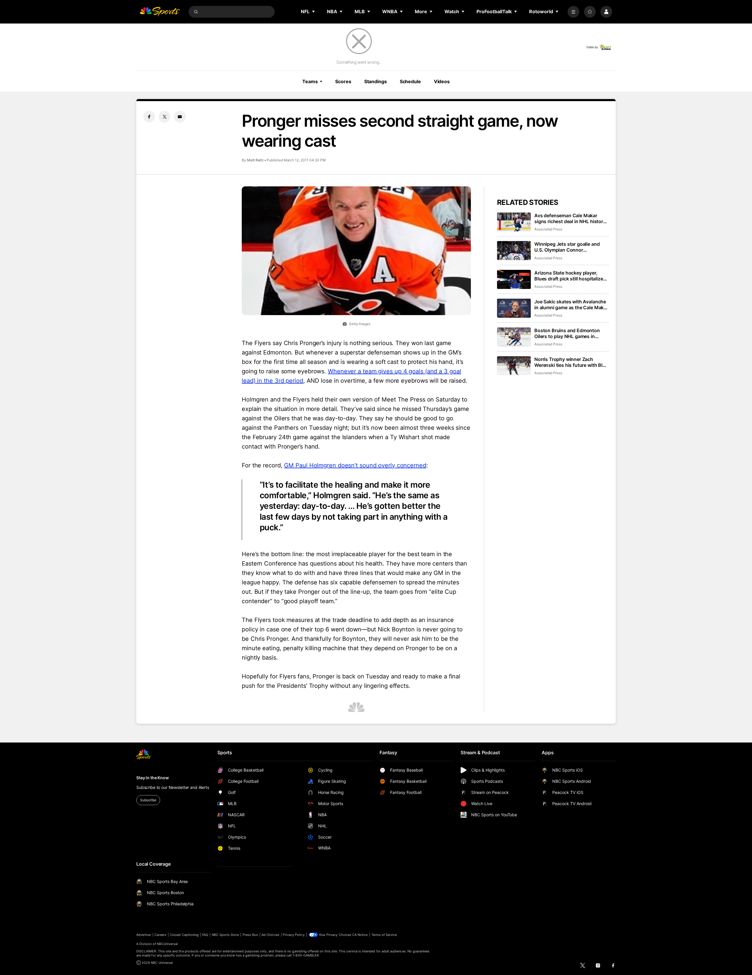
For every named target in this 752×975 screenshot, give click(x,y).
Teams (310, 81)
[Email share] (180, 117)
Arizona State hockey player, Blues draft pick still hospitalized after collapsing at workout (570, 276)
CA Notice (360, 935)
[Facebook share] (149, 117)
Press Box (250, 935)
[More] (573, 12)
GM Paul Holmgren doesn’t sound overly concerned (355, 465)
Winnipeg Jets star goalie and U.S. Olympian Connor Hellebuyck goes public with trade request (567, 247)
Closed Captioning (184, 935)
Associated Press (548, 229)
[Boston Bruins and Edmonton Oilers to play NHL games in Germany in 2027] (514, 337)
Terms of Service (384, 935)
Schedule (410, 81)
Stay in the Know (152, 777)
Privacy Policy (294, 935)
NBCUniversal (167, 944)
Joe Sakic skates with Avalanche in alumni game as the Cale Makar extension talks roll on (571, 304)
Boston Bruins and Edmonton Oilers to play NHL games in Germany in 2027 (567, 333)
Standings (375, 81)
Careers (160, 935)
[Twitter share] (164, 117)
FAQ (205, 935)
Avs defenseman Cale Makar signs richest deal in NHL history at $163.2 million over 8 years (570, 218)
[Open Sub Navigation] (313, 11)
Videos (442, 81)
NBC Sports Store (225, 935)
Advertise (143, 935)
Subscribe (148, 800)
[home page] (160, 11)
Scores (343, 81)
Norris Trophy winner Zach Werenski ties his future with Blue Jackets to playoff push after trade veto (571, 362)
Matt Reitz (255, 160)
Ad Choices (270, 935)
